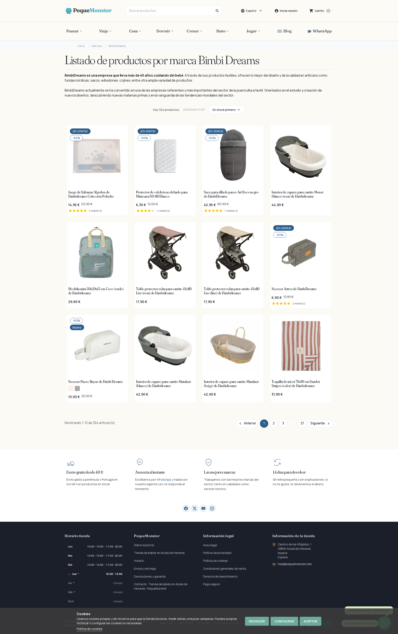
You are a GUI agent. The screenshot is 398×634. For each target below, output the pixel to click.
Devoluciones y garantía (150, 576)
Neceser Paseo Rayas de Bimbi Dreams (95, 382)
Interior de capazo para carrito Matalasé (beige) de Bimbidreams (231, 384)
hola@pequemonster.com (295, 564)
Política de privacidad (217, 553)
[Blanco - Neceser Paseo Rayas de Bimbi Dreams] (70, 388)
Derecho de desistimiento (220, 576)
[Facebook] (186, 508)
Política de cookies (215, 561)
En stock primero (224, 110)
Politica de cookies (89, 629)
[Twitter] (195, 508)
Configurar (284, 621)
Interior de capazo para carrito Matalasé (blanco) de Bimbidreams (163, 384)
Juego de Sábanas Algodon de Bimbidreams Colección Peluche (91, 194)
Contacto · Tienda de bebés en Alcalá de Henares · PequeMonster (160, 586)
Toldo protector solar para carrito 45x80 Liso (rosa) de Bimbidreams (164, 291)
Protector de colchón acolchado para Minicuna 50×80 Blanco (162, 194)
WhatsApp (164, 479)
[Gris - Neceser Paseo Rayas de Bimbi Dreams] (77, 388)
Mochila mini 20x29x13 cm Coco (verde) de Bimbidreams (96, 291)
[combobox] (174, 11)
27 (302, 423)
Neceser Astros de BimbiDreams (294, 289)
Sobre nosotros (144, 545)
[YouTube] (203, 508)
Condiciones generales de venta (224, 568)
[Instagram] (212, 508)
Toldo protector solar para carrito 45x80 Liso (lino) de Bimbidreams (231, 291)
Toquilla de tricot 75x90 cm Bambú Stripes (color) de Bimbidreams (296, 384)
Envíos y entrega (145, 568)
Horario (138, 561)
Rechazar (257, 621)
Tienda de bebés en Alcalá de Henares (159, 553)
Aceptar (310, 621)
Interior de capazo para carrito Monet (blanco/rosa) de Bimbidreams (297, 194)
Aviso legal (210, 545)
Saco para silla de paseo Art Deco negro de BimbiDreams (231, 194)
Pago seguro (211, 584)
